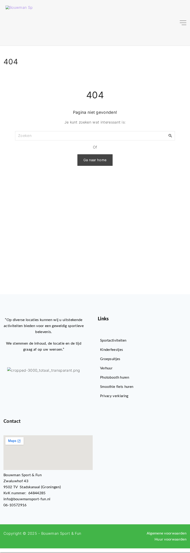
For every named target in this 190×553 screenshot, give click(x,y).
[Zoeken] (170, 135)
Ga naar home (95, 160)
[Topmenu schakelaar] (183, 23)
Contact (12, 421)
